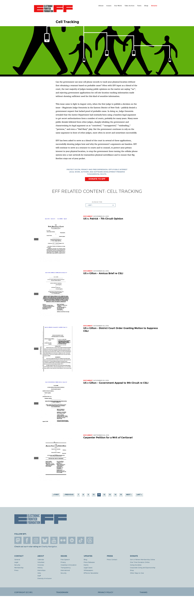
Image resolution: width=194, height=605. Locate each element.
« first (56, 494)
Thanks (143, 592)
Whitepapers (88, 570)
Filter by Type (97, 202)
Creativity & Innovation (68, 565)
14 (115, 494)
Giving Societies (135, 565)
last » (139, 494)
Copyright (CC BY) (23, 592)
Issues (108, 6)
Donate (154, 6)
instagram (36, 540)
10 (94, 494)
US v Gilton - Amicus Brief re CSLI (103, 273)
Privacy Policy (105, 592)
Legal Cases (88, 567)
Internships (41, 570)
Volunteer (40, 562)
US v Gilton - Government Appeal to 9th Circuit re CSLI (115, 382)
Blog (85, 559)
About (101, 6)
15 (121, 494)
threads (89, 540)
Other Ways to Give (137, 573)
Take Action (129, 6)
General (17, 559)
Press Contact (112, 559)
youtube (53, 540)
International (65, 570)
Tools (139, 6)
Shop (146, 6)
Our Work (118, 6)
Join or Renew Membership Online (142, 559)
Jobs (39, 573)
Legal (16, 562)
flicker (62, 540)
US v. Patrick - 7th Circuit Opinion (103, 218)
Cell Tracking (124, 191)
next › (129, 494)
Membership (18, 567)
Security (17, 565)
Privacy (63, 562)
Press (16, 570)
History (39, 567)
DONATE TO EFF (97, 179)
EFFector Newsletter (91, 573)
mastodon (18, 540)
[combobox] (101, 205)
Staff (39, 575)
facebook (27, 540)
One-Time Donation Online (140, 562)
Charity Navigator (49, 546)
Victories (40, 565)
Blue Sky (44, 540)
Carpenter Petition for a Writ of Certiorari (108, 437)
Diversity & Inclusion (44, 578)
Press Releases (89, 562)
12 (104, 494)
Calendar (40, 559)
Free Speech (65, 559)
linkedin (71, 540)
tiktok (80, 540)
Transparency (66, 567)
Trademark (62, 592)
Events (86, 565)
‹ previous (68, 494)
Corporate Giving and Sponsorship (142, 567)
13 (110, 494)
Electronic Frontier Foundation (53, 10)
